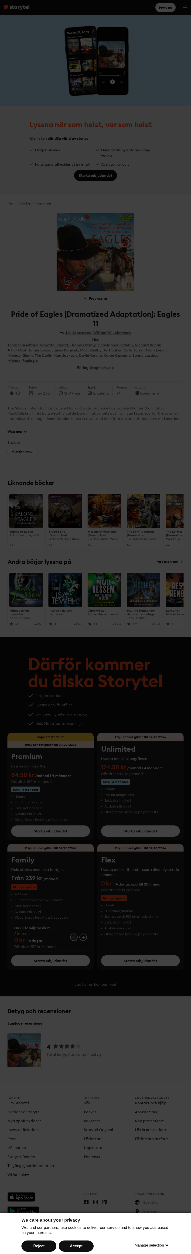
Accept (76, 1246)
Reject (38, 1246)
